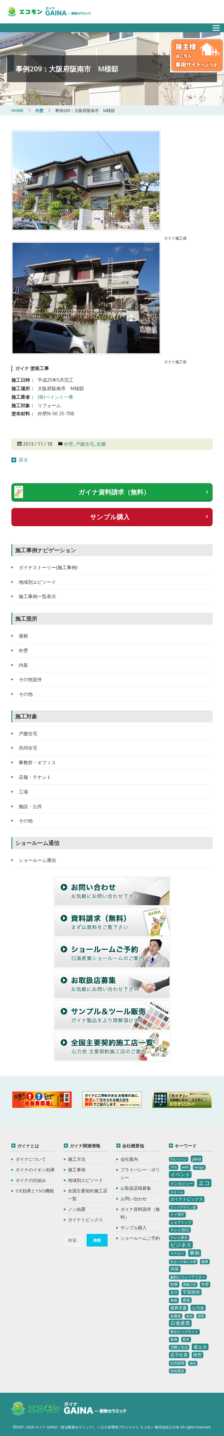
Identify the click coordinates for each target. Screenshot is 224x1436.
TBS (173, 1167)
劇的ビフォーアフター (187, 1277)
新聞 (201, 1316)
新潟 (189, 1316)
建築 (186, 1300)
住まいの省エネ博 (183, 1262)
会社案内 (129, 1159)
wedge (199, 1167)
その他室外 (30, 679)
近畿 (101, 444)
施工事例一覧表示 (37, 596)
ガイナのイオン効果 (35, 1169)
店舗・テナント (35, 777)
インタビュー (181, 1183)
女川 (173, 1292)
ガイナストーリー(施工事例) (48, 567)
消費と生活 (179, 1347)
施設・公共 (30, 806)
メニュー (213, 26)
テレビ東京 (179, 1237)
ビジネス (180, 1244)
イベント (180, 1174)
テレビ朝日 (179, 1229)
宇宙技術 (191, 1292)
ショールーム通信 (37, 860)
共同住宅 (28, 748)
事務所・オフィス (37, 762)
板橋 (173, 1339)
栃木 (186, 1339)
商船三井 (189, 1284)
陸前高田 (177, 1371)
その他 (26, 694)
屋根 (23, 636)
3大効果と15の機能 (34, 1191)
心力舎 (198, 1308)
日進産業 (180, 1323)
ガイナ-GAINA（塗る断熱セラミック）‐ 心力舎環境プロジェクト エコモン (69, 1408)
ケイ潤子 (177, 1214)
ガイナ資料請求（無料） (114, 491)
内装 (23, 665)
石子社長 (179, 1355)
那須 (193, 1363)
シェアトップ (180, 1222)
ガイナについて (30, 1159)
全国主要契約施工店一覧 (87, 1194)
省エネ (200, 1347)
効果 (174, 1284)
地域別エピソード (37, 582)
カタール (176, 1192)
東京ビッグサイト (184, 1331)
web (185, 1167)
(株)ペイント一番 (55, 397)
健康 (204, 1261)
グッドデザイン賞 (183, 1207)
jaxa (196, 1159)
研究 (197, 1355)
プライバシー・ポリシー (140, 1173)
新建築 (175, 1315)
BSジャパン (178, 1159)
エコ (204, 1183)
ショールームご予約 (140, 1238)
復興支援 (178, 1308)
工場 (23, 791)
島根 (173, 1300)
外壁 (68, 444)
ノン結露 (76, 1209)
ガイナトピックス (85, 1220)
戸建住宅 (85, 444)
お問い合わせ (133, 1198)
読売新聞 (177, 1363)
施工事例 (76, 1169)
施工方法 (76, 1159)
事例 (195, 1252)
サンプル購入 (110, 516)
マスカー (177, 1253)
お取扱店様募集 (135, 1188)
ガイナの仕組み (30, 1180)
